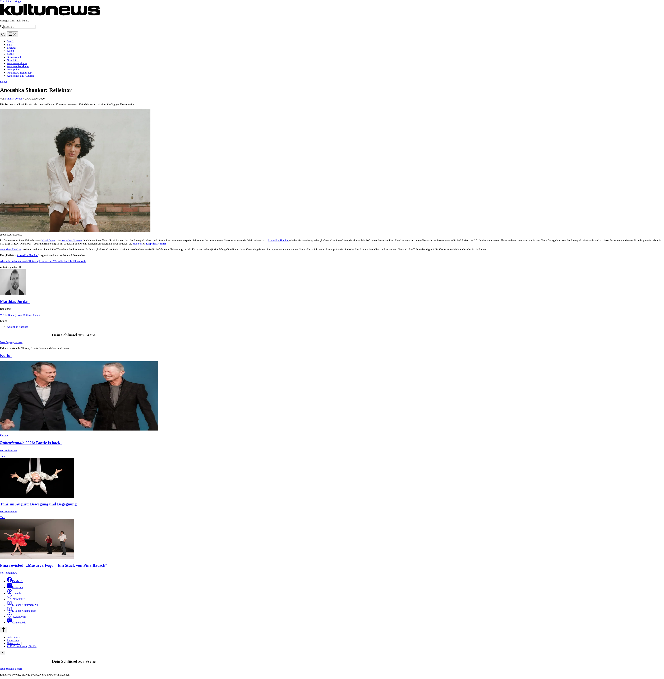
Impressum (13, 640)
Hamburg (138, 243)
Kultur (10, 50)
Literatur (11, 47)
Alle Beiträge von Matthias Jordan (21, 315)
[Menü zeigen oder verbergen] (12, 34)
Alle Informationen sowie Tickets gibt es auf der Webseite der (34, 261)
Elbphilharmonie (156, 243)
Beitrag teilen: (11, 267)
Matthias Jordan (13, 98)
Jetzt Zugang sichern (11, 342)
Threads (16, 593)
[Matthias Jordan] (332, 282)
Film (9, 44)
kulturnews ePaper (17, 63)
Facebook (17, 581)
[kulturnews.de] (50, 14)
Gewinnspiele (14, 57)
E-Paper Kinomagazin (24, 610)
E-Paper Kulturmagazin (25, 604)
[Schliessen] (2, 653)
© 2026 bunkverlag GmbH (21, 646)
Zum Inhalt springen (11, 1)
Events (10, 53)
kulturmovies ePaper (18, 66)
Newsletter (13, 60)
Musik (10, 41)
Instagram (17, 587)
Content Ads (19, 622)
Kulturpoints (19, 616)
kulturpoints (13, 69)
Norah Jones (48, 240)
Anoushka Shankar (71, 240)
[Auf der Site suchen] (3, 34)
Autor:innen (13, 637)
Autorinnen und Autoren (20, 75)
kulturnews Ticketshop (19, 72)
